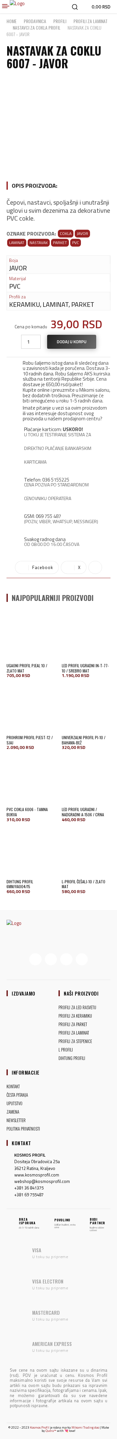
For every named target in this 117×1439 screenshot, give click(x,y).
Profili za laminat (90, 21)
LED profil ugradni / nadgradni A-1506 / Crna (83, 812)
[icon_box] (58, 372)
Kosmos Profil (39, 1427)
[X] (66, 959)
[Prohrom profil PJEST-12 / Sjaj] (30, 708)
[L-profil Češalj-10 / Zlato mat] (86, 852)
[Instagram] (51, 959)
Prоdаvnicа (35, 21)
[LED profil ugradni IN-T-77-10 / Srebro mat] (86, 636)
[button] (75, 7)
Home (11, 21)
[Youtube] (82, 959)
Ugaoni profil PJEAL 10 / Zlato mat (26, 668)
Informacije (26, 1072)
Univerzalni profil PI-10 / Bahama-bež (83, 740)
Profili (59, 21)
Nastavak (39, 242)
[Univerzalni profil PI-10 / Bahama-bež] (86, 708)
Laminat (16, 242)
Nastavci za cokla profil (36, 27)
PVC (75, 242)
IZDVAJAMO (23, 993)
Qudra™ (51, 1430)
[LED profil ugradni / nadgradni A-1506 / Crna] (86, 779)
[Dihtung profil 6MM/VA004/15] (30, 852)
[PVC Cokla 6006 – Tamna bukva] (30, 779)
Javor (82, 233)
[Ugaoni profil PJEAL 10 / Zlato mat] (30, 636)
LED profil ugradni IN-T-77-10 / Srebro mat (85, 668)
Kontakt (21, 1143)
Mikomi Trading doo (85, 1427)
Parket (60, 242)
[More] (95, 567)
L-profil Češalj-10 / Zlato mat (83, 884)
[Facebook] (35, 959)
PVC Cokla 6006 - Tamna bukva (27, 812)
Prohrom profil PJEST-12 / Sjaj (29, 740)
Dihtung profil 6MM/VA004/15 (19, 884)
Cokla (66, 233)
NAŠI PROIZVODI (81, 993)
